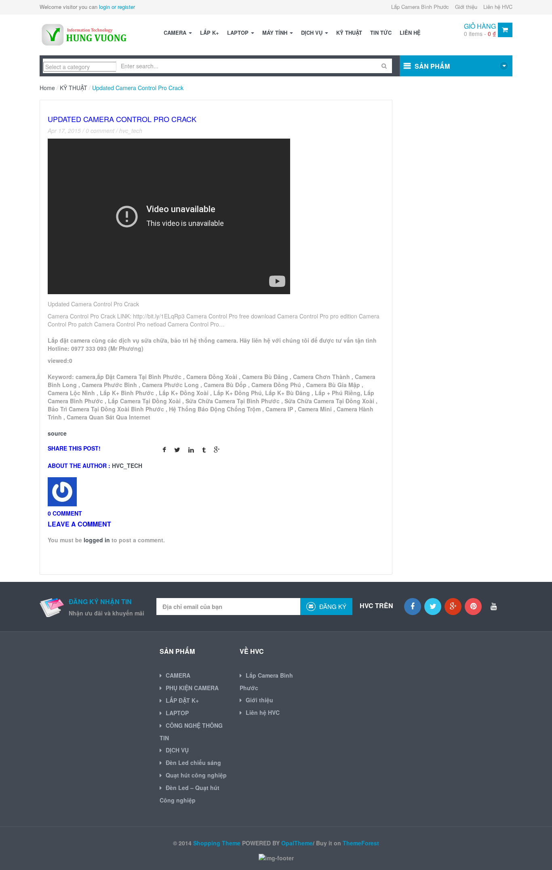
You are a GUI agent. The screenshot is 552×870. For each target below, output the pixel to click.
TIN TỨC (381, 32)
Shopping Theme (216, 843)
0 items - (480, 33)
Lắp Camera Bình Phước (420, 7)
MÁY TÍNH (275, 32)
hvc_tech (130, 130)
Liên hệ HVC (497, 7)
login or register (117, 7)
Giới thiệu (466, 7)
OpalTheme (297, 843)
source (57, 433)
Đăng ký (332, 606)
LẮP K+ (209, 32)
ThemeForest (361, 843)
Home (47, 88)
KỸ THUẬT (349, 32)
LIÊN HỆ (410, 32)
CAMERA (176, 32)
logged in (97, 540)
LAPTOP (238, 32)
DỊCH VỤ (312, 32)
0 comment (100, 130)
